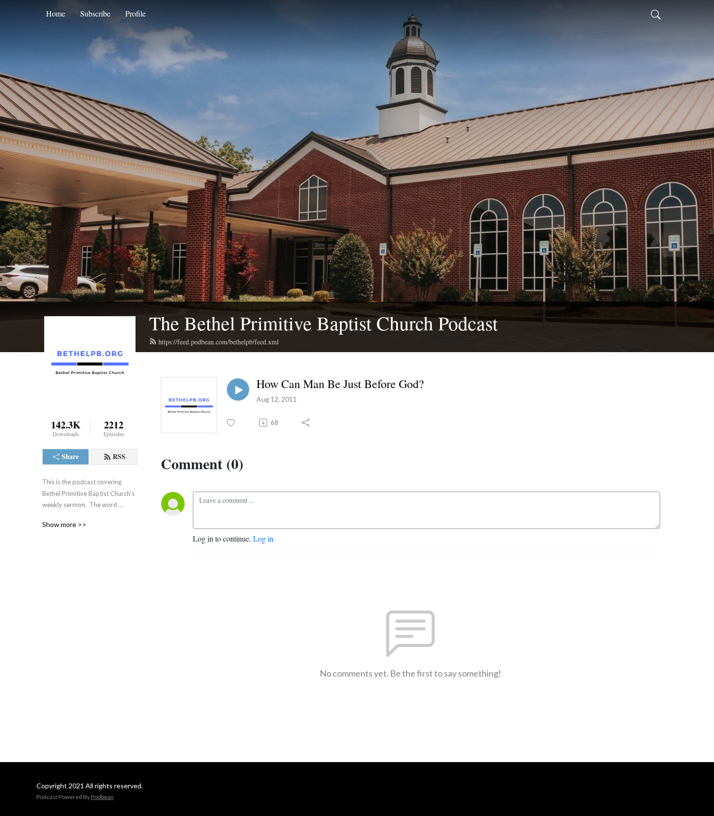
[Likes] (231, 423)
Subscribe (95, 13)
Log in (263, 538)
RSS (119, 456)
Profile (135, 13)
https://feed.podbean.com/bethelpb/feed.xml (218, 341)
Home (55, 13)
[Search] (655, 13)
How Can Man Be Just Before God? (340, 384)
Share (70, 456)
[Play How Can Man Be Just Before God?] (238, 389)
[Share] (306, 422)
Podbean (102, 796)
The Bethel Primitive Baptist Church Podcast (323, 323)
